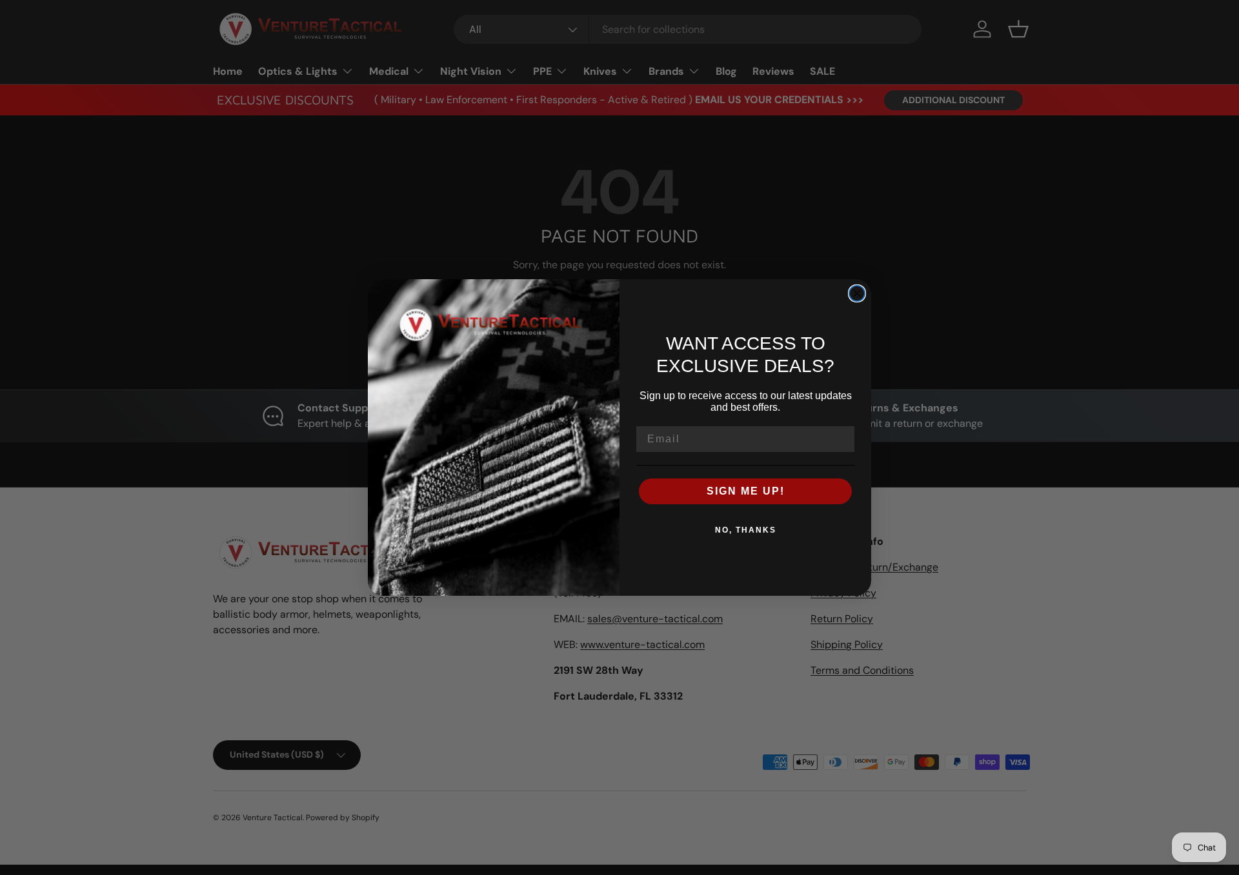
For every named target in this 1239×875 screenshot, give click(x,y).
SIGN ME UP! (746, 491)
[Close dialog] (857, 293)
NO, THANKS (745, 530)
